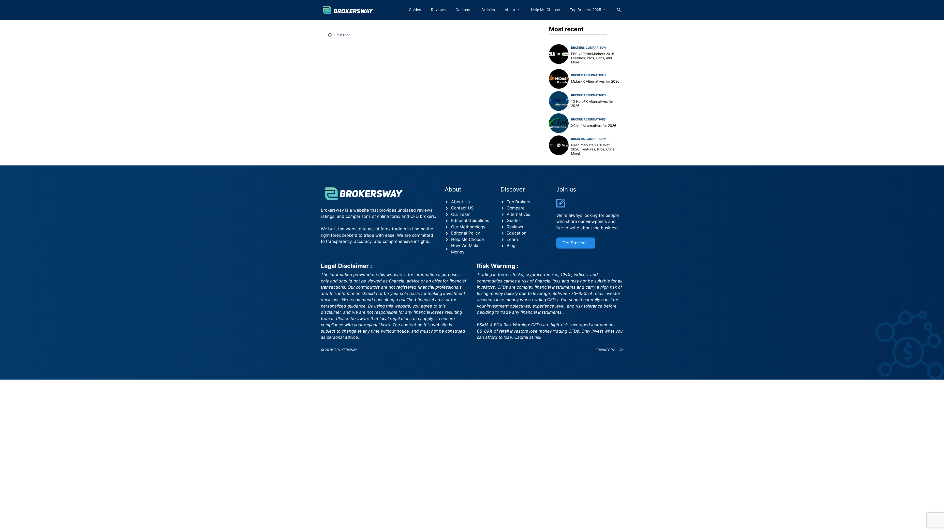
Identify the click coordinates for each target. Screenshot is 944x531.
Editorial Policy (465, 233)
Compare (464, 9)
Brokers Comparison (588, 47)
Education (516, 233)
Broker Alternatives (588, 75)
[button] (619, 9)
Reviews (438, 9)
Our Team (461, 214)
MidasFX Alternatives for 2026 (595, 81)
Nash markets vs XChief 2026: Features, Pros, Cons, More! (593, 149)
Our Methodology (468, 226)
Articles (488, 9)
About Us (460, 201)
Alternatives (518, 214)
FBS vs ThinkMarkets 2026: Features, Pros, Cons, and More (593, 58)
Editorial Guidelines (470, 220)
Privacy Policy (609, 350)
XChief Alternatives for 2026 (593, 125)
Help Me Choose (545, 9)
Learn (512, 239)
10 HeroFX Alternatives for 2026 (592, 103)
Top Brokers (518, 201)
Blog (511, 245)
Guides (415, 9)
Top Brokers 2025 (585, 9)
